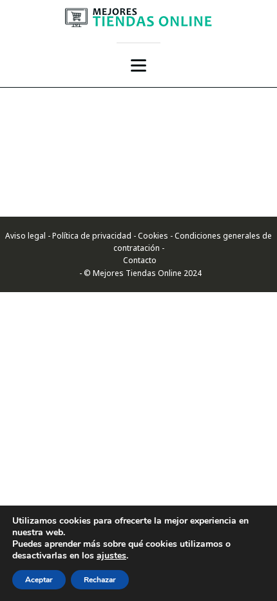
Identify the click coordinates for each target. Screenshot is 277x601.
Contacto (139, 260)
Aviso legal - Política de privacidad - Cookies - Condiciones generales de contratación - (138, 241)
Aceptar (39, 580)
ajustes (111, 556)
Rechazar (100, 580)
